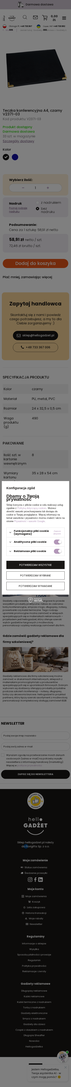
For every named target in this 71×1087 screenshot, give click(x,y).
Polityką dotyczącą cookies (31, 508)
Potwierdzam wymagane (35, 586)
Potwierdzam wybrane (35, 575)
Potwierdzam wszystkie (35, 565)
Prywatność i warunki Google (29, 521)
